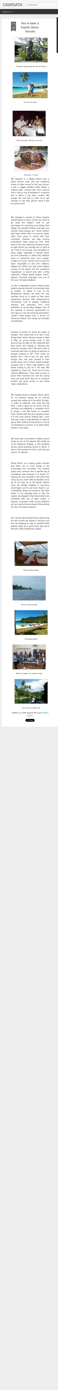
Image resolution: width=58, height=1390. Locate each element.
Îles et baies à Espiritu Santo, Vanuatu (30, 27)
